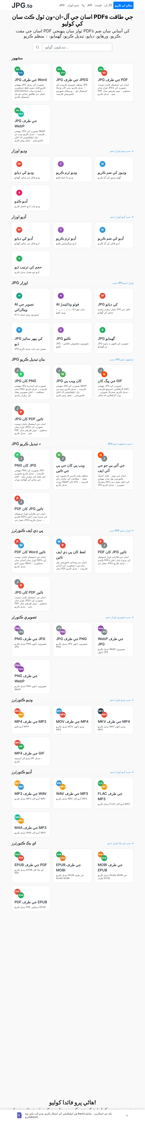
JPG (62, 5)
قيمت (98, 5)
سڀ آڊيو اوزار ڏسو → (122, 216)
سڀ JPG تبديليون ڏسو (122, 359)
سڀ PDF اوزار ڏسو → (121, 530)
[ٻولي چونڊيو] (83, 5)
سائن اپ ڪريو (123, 5)
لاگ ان (108, 5)
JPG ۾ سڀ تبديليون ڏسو (121, 443)
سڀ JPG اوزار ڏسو (123, 282)
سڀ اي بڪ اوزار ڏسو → (121, 843)
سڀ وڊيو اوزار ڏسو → (122, 150)
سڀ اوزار (73, 5)
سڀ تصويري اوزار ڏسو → (120, 617)
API (89, 5)
